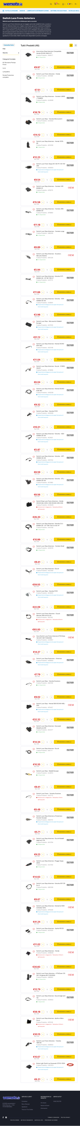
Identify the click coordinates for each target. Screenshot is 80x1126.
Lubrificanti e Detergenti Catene (38, 10)
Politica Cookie (14, 1120)
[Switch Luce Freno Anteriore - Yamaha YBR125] (28, 1044)
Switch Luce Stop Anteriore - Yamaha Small (50, 546)
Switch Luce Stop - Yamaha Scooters (48, 681)
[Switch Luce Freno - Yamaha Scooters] (28, 797)
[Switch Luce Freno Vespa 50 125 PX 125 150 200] (28, 167)
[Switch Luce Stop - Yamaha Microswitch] (28, 122)
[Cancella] (51, 4)
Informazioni (44, 1108)
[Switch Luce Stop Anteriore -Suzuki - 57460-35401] (28, 369)
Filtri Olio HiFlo (74, 10)
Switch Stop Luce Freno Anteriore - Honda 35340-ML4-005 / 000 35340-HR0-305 (49, 502)
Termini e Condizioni (53, 1117)
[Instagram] (6, 1117)
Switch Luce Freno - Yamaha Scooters (48, 793)
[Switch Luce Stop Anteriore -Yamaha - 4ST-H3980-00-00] (28, 459)
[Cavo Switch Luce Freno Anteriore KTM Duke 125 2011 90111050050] (28, 639)
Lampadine (6, 72)
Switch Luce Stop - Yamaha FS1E (47, 411)
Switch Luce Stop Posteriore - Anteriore (49, 658)
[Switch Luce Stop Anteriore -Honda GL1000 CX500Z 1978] (28, 909)
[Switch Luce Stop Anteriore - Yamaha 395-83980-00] (28, 212)
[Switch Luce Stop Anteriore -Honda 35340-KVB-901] (28, 392)
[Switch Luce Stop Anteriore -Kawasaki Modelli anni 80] (28, 729)
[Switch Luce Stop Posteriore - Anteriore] (28, 662)
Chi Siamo (43, 1103)
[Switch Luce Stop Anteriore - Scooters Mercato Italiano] (28, 257)
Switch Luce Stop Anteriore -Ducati (47, 569)
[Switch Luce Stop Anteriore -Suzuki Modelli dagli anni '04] (28, 842)
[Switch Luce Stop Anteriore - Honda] (28, 953)
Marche (22, 10)
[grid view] (75, 45)
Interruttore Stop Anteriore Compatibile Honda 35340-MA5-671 (48, 52)
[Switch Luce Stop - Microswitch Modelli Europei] (28, 324)
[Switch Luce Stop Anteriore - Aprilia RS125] (28, 932)
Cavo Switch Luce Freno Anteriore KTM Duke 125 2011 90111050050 (50, 637)
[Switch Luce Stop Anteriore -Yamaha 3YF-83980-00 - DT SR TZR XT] (28, 279)
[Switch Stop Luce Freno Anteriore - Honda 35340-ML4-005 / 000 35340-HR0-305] (28, 504)
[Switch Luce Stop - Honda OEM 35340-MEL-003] (28, 707)
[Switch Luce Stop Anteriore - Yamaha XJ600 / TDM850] (28, 99)
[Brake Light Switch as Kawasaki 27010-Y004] (28, 1066)
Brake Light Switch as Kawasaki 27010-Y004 (50, 1063)
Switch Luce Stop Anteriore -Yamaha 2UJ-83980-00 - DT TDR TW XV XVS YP (49, 524)
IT (70, 4)
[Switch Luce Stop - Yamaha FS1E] (28, 414)
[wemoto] (11, 1098)
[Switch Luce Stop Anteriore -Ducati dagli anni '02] (28, 999)
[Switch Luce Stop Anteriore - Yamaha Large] (28, 234)
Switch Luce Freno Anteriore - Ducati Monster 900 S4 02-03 (48, 614)
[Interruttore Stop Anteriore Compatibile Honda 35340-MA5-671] (28, 55)
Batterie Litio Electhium (59, 10)
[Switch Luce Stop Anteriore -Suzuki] (28, 752)
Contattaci (24, 1101)
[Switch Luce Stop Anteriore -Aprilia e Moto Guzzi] (28, 1022)
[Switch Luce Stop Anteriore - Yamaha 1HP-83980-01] (28, 189)
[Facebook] (3, 1117)
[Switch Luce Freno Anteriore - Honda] (28, 77)
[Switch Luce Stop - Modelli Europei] (28, 774)
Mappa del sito (39, 1120)
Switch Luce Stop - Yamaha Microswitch (49, 119)
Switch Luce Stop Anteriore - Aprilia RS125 (50, 928)
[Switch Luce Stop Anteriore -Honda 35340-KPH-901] (28, 347)
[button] (59, 4)
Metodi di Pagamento (27, 1120)
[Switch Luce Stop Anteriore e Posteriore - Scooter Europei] (28, 819)
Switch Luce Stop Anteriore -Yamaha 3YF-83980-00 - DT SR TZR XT (49, 277)
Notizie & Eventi (45, 1105)
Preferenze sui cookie (51, 1120)
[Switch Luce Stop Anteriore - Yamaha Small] (28, 549)
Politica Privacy (65, 1117)
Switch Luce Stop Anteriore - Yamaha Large (50, 231)
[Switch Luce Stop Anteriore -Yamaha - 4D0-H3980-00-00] (28, 437)
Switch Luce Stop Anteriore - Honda (47, 951)
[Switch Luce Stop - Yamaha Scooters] (28, 684)
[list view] (71, 45)
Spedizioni (24, 1107)
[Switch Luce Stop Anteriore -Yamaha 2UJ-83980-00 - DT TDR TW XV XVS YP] (28, 527)
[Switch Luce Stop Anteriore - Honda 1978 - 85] (28, 145)
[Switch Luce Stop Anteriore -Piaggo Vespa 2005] (28, 864)
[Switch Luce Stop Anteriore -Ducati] (28, 572)
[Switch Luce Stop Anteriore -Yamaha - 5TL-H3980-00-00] (28, 482)
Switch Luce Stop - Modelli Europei (47, 771)
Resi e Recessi (26, 1104)
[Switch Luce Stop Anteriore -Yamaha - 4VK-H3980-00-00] (28, 302)
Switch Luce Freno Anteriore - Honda (48, 74)
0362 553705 (57, 1101)
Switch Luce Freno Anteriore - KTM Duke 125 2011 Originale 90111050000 (50, 974)
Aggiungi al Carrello (65, 67)
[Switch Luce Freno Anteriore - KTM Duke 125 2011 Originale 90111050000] (28, 977)
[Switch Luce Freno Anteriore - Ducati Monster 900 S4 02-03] (28, 616)
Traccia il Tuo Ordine (27, 1109)
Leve (4, 68)
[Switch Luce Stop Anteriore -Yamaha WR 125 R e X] (28, 887)
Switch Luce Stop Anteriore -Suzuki (47, 748)
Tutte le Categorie (11, 10)
